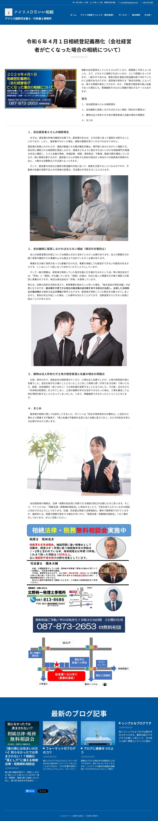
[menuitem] (74, 15)
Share (31, 791)
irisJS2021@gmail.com (129, 2)
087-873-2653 (148, 2)
